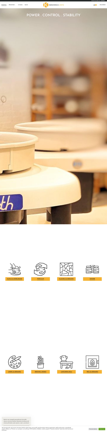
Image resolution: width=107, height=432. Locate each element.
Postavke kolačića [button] (93, 429)
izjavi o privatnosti (24, 423)
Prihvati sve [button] (101, 429)
